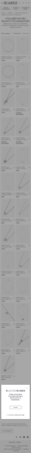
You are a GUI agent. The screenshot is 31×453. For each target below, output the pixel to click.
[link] (15, 407)
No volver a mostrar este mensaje (16, 415)
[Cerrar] (26, 388)
